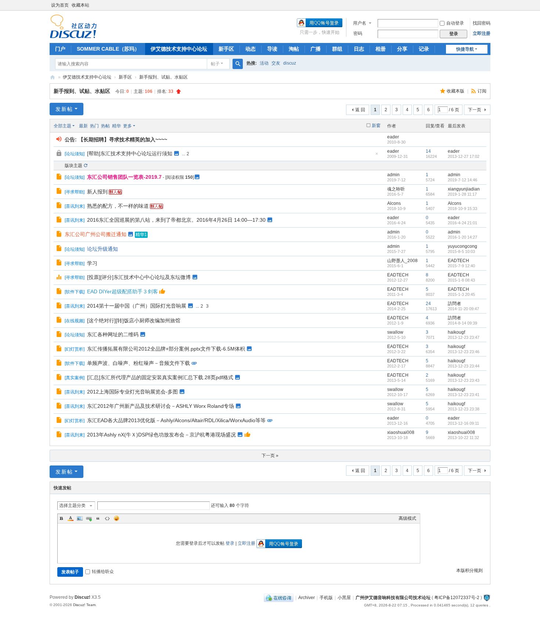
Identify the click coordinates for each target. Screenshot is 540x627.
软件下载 (74, 291)
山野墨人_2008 (402, 260)
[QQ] (279, 597)
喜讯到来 (74, 206)
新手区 (226, 49)
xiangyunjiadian (464, 189)
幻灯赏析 (74, 349)
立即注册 (481, 33)
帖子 (215, 63)
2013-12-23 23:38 (463, 409)
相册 (380, 49)
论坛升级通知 (102, 249)
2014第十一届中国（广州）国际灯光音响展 (136, 306)
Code (107, 518)
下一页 (474, 109)
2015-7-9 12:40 (461, 266)
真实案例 (74, 377)
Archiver (306, 597)
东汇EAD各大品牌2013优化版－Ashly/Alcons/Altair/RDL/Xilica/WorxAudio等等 (176, 420)
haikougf (456, 332)
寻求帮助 (74, 192)
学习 (92, 263)
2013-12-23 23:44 (463, 366)
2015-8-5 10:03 (461, 251)
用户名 (359, 23)
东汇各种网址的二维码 (112, 334)
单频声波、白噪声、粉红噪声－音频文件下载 (138, 363)
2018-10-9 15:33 (462, 208)
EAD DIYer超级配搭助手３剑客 (122, 291)
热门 (94, 125)
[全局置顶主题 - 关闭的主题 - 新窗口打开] (59, 154)
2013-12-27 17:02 (463, 156)
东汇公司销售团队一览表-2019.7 (124, 177)
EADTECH (458, 260)
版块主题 (73, 165)
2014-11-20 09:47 (463, 309)
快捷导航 (465, 49)
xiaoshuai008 (400, 432)
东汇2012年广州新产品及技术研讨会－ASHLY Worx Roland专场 (160, 406)
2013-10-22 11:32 (463, 437)
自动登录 (455, 23)
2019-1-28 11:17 (462, 194)
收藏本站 (80, 5)
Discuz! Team (84, 605)
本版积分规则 (469, 570)
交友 (275, 63)
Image (79, 518)
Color (70, 518)
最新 (83, 125)
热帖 (105, 125)
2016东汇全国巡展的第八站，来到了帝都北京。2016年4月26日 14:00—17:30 (176, 220)
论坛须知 (74, 153)
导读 (272, 49)
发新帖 (64, 109)
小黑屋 (344, 597)
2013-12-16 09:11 (463, 423)
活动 (264, 63)
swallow (395, 332)
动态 (250, 49)
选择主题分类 (72, 505)
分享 (402, 49)
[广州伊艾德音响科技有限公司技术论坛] (73, 26)
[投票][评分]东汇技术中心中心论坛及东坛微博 (139, 277)
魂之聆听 (396, 189)
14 (428, 151)
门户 (60, 49)
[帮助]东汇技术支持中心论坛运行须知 (129, 153)
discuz (289, 63)
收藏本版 (456, 91)
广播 (315, 49)
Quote (98, 518)
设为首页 (60, 5)
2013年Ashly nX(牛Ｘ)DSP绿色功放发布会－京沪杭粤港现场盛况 (161, 435)
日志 (359, 49)
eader (393, 136)
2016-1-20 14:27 (462, 237)
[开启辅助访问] (488, 5)
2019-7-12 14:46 (462, 180)
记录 (424, 49)
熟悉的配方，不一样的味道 (118, 206)
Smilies (116, 518)
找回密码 (481, 23)
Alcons (394, 203)
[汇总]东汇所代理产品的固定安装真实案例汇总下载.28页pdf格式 (160, 377)
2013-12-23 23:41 (463, 394)
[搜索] (238, 64)
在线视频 (74, 320)
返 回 (360, 109)
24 (428, 303)
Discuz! (82, 597)
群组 (337, 49)
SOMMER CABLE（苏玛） (108, 49)
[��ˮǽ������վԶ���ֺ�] (486, 597)
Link (89, 518)
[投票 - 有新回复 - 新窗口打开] (59, 277)
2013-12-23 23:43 (463, 380)
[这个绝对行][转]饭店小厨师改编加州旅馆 (133, 320)
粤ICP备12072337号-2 (456, 597)
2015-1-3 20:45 (461, 294)
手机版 (326, 597)
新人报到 (97, 192)
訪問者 (454, 303)
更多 (127, 125)
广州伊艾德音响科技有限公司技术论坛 (52, 77)
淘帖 (294, 49)
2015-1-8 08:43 (461, 280)
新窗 (376, 125)
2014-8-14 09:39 (462, 323)
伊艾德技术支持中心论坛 (179, 49)
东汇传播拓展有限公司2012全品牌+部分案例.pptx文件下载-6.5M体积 (166, 349)
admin (393, 174)
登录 (230, 543)
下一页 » (270, 455)
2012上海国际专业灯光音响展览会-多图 (132, 392)
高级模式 (407, 518)
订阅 (482, 91)
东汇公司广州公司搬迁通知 (95, 234)
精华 (116, 125)
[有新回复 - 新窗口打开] (59, 177)
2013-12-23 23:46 (463, 351)
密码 (357, 33)
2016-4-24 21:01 (462, 223)
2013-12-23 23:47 (463, 337)
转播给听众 (103, 571)
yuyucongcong (462, 246)
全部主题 (62, 125)
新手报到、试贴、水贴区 (163, 77)
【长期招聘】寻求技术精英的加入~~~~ (122, 139)
